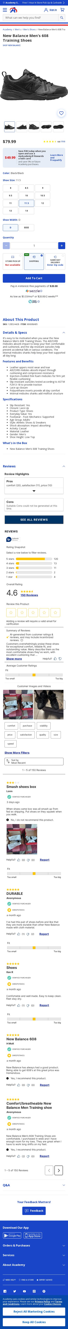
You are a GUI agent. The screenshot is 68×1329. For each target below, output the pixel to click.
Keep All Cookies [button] (34, 1322)
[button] (56, 157)
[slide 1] (9, 126)
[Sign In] (46, 10)
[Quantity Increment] (61, 245)
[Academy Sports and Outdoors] (13, 10)
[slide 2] (21, 126)
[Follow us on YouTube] (24, 1291)
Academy (7, 29)
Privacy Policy (42, 1301)
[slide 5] (58, 126)
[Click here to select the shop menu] (5, 10)
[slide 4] (46, 126)
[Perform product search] (61, 17)
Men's (18, 29)
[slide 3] (34, 126)
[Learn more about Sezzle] (34, 291)
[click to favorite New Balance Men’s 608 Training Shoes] (61, 113)
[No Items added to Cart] (62, 9)
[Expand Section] (34, 491)
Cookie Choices (52, 1304)
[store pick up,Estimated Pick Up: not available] (12, 261)
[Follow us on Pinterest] (44, 1291)
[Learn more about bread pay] (34, 301)
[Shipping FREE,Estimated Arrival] (34, 261)
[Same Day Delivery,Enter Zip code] (55, 261)
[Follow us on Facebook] (5, 1291)
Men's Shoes (29, 29)
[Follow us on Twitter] (15, 1291)
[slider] (34, 84)
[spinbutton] (34, 245)
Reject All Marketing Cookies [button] (34, 1311)
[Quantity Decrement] (6, 245)
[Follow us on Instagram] (34, 1291)
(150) (63, 141)
